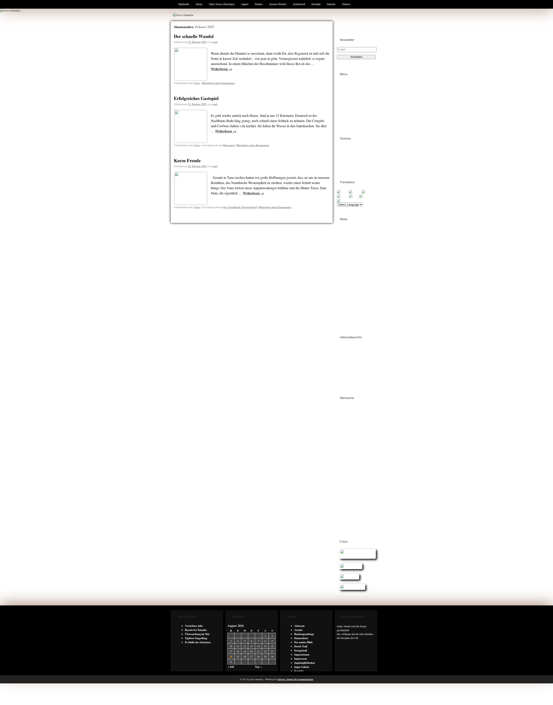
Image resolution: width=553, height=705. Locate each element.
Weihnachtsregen (363, 503)
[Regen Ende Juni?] (351, 587)
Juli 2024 (345, 282)
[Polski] (354, 196)
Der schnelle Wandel (194, 36)
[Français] (355, 191)
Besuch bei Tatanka (196, 630)
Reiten (259, 4)
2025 (343, 350)
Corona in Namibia (360, 426)
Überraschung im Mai (197, 634)
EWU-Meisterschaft (349, 453)
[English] (343, 191)
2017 (343, 383)
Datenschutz (351, 100)
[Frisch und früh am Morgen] (356, 555)
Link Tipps (350, 92)
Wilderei (342, 515)
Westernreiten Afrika (350, 511)
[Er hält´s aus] (348, 576)
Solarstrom (365, 495)
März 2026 (346, 241)
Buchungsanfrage (304, 634)
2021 (343, 367)
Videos (346, 4)
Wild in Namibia (358, 515)
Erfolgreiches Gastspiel (196, 98)
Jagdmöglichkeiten (304, 663)
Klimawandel (345, 475)
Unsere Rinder (277, 4)
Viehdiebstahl (363, 499)
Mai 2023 (345, 323)
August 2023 (347, 310)
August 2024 (347, 277)
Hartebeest (343, 459)
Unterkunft (299, 4)
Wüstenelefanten (346, 527)
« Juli (231, 666)
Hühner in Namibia (361, 459)
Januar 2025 (347, 261)
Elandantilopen (345, 447)
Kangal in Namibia (349, 472)
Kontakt (315, 4)
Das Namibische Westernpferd (240, 207)
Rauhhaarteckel (347, 495)
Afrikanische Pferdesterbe (353, 407)
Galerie (331, 4)
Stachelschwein (346, 499)
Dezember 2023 (348, 298)
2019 (343, 375)
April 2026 (346, 236)
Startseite (183, 4)
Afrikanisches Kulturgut (351, 411)
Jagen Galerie (301, 667)
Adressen (349, 87)
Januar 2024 (347, 294)
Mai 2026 (345, 232)
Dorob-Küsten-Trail (351, 156)
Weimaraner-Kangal (348, 507)
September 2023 (349, 306)
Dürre (353, 443)
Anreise (298, 630)
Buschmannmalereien (350, 423)
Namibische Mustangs (350, 483)
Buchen (348, 83)
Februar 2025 (347, 257)
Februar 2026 (347, 245)
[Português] (366, 196)
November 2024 (349, 265)
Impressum (350, 96)
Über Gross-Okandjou (222, 4)
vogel (214, 42)
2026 (343, 346)
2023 (343, 359)
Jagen (244, 4)
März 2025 (346, 253)
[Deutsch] (368, 191)
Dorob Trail (346, 164)
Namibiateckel (345, 479)
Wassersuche (344, 503)
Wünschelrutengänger (350, 523)
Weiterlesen (221, 68)
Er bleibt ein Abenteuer (198, 642)
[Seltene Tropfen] (349, 566)
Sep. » (258, 666)
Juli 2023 (345, 314)
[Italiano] (343, 196)
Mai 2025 (345, 249)
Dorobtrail (343, 443)
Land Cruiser (362, 476)
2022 (343, 363)
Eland (362, 443)
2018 (343, 379)
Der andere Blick (303, 642)
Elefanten (360, 447)
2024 (343, 355)
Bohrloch (342, 415)
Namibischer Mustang (351, 487)
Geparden (360, 455)
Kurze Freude (187, 160)
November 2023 (349, 302)
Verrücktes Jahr (194, 626)
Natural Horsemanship (351, 491)
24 (231, 656)
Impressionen (301, 654)
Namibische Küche (365, 479)
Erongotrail (346, 148)
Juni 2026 (345, 228)
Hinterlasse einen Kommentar (218, 83)
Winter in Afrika (347, 519)
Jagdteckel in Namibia (349, 463)
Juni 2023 (345, 319)
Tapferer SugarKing (196, 638)
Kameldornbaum (356, 468)
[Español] (343, 200)
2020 (343, 371)
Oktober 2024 (348, 269)
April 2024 (346, 290)
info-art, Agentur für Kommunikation (295, 679)
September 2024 (349, 273)
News (199, 4)
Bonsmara (229, 145)
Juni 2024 (345, 286)
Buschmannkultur (347, 419)
